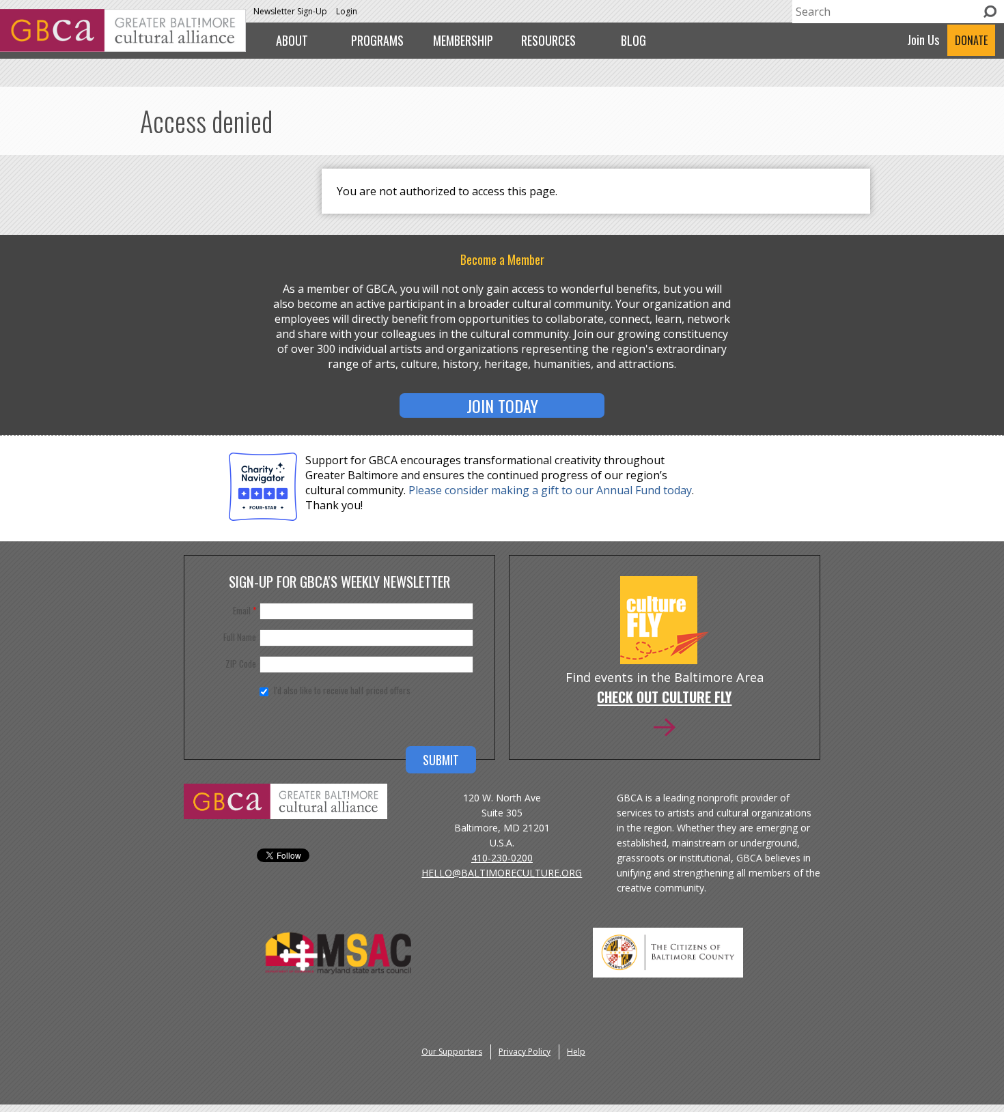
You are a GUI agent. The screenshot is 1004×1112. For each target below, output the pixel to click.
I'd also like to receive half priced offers (342, 690)
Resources (548, 40)
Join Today (502, 405)
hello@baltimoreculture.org (501, 872)
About (292, 40)
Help (576, 1051)
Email (244, 610)
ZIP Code (240, 663)
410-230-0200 (502, 857)
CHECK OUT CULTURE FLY (664, 698)
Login (346, 11)
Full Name (239, 637)
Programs (377, 40)
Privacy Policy (524, 1051)
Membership (463, 40)
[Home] (123, 47)
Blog (633, 40)
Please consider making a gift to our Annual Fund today (550, 490)
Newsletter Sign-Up (290, 11)
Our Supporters (451, 1051)
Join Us (923, 39)
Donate (971, 40)
